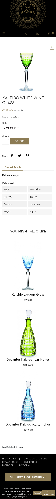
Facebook (8, 465)
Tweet (20, 156)
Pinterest (27, 156)
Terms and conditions (34, 459)
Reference (8, 175)
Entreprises (30, 462)
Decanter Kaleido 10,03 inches (28, 424)
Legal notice (9, 459)
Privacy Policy (10, 462)
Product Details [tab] (13, 167)
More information (49, 493)
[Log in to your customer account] (37, 33)
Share (12, 156)
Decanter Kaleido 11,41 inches (28, 359)
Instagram (24, 465)
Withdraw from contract (28, 477)
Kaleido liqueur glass (28, 294)
